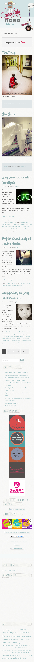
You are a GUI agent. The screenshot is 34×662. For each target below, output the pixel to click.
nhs (8, 228)
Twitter (10, 20)
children (23, 629)
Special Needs (13, 222)
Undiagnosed (23, 334)
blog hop (12, 629)
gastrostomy (18, 338)
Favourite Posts (12, 220)
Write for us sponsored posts (12, 403)
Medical (26, 220)
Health (19, 226)
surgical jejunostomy (26, 228)
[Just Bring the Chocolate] (11, 10)
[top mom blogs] (17, 541)
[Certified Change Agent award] (17, 509)
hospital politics (12, 647)
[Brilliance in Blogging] (7, 528)
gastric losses (15, 639)
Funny (18, 220)
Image (5, 103)
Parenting (4, 222)
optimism (6, 652)
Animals (8, 283)
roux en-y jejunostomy (20, 340)
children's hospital (6, 224)
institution (24, 647)
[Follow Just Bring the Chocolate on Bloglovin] (17, 537)
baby (3, 629)
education (23, 283)
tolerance (14, 285)
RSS (18, 20)
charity (16, 629)
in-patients (24, 226)
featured (19, 336)
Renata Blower (9, 655)
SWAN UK (11, 658)
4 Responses (19, 285)
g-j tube (13, 338)
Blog (7, 220)
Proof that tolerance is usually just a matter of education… (16, 241)
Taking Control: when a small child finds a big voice (17, 179)
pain (9, 652)
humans (3, 285)
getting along (28, 283)
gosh (24, 224)
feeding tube (24, 336)
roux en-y (19, 228)
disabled (22, 633)
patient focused (13, 228)
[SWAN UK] (17, 495)
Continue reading (8, 216)
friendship (10, 639)
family (15, 336)
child (18, 630)
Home (12, 33)
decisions (13, 224)
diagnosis (17, 632)
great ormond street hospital (11, 226)
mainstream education (22, 650)
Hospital (22, 220)
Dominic (6, 635)
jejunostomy (14, 650)
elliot (23, 636)
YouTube (14, 20)
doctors (26, 633)
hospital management (5, 647)
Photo (8, 222)
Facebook (7, 20)
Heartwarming (25, 332)
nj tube (8, 340)
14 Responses (17, 231)
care (22, 222)
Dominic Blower (19, 224)
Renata (22, 103)
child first (25, 222)
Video (28, 334)
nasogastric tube (25, 338)
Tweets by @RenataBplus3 (9, 570)
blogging (8, 630)
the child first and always (7, 231)
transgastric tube (12, 343)
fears (29, 636)
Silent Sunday (8, 53)
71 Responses (19, 343)
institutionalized (7, 650)
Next (25, 352)
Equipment (11, 332)
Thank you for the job (10, 406)
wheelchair (17, 658)
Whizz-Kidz (24, 658)
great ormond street (10, 642)
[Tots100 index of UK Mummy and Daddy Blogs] (17, 532)
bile (5, 630)
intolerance (8, 285)
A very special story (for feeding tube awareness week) (15, 295)
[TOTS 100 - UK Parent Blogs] (17, 548)
